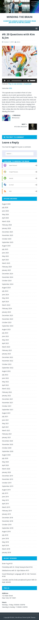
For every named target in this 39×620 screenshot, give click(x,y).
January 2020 (6, 472)
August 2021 (6, 413)
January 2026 (6, 228)
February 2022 (7, 392)
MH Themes (31, 617)
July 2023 (5, 333)
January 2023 (6, 354)
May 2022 (5, 382)
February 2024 (7, 308)
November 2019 (7, 479)
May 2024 (5, 298)
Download (27, 84)
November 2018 (7, 521)
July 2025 (5, 249)
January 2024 (6, 312)
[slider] (33, 80)
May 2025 (5, 256)
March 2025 (6, 263)
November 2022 (7, 361)
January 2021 (6, 437)
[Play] (5, 81)
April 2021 (5, 427)
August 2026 (6, 204)
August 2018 (6, 531)
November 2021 (7, 403)
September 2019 (7, 486)
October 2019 (6, 483)
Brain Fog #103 (7, 563)
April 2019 (5, 504)
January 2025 (6, 270)
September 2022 (7, 368)
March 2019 (6, 507)
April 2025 (5, 260)
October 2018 (6, 525)
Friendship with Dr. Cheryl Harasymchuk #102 (17, 567)
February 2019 (7, 511)
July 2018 (5, 535)
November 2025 (7, 235)
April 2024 (5, 302)
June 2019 (5, 497)
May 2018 (5, 542)
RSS (10, 88)
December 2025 (7, 232)
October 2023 (6, 322)
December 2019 (7, 476)
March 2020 (6, 469)
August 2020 (6, 455)
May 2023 (5, 340)
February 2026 (7, 225)
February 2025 (7, 267)
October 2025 (6, 239)
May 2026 (5, 214)
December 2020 (7, 441)
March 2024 (6, 305)
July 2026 (5, 207)
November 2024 (7, 277)
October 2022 (6, 364)
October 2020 (6, 448)
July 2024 (5, 291)
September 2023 (7, 326)
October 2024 (6, 281)
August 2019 (6, 490)
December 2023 (7, 315)
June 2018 (5, 538)
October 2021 (6, 406)
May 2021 (5, 423)
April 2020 (5, 465)
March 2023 (6, 347)
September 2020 (7, 451)
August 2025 (6, 246)
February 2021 (7, 434)
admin (18, 42)
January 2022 (6, 396)
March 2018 (6, 549)
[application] (19, 81)
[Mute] (28, 81)
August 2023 (6, 329)
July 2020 (5, 458)
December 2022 (7, 357)
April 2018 (5, 545)
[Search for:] (19, 153)
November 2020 (7, 444)
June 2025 (5, 253)
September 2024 (7, 284)
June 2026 (5, 211)
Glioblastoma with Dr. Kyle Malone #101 (15, 570)
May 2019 (5, 500)
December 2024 (7, 274)
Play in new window (15, 84)
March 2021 (6, 430)
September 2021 (7, 410)
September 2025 (7, 242)
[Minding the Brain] (19, 12)
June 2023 (5, 336)
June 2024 (5, 295)
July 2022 (5, 375)
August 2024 (6, 288)
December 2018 (7, 518)
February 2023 (7, 350)
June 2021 (5, 420)
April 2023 (5, 343)
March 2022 (6, 389)
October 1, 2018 (8, 42)
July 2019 (5, 493)
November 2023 (7, 319)
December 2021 (7, 399)
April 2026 (5, 218)
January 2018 (6, 552)
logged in (14, 147)
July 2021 (5, 416)
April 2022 (5, 385)
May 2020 (5, 462)
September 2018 (7, 528)
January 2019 (6, 514)
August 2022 (6, 371)
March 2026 (6, 221)
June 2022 (5, 378)
